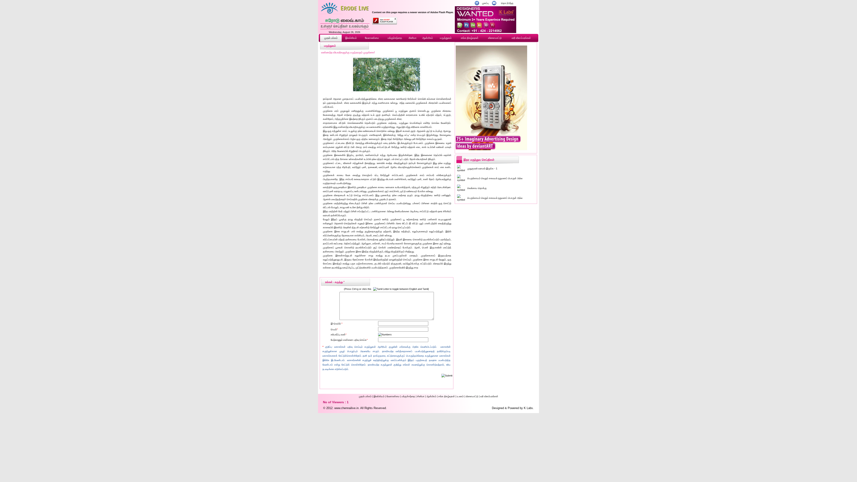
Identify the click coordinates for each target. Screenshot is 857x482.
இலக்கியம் (351, 37)
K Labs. (529, 408)
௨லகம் (460, 396)
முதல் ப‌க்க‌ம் (331, 37)
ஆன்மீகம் (427, 37)
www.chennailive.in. (347, 408)
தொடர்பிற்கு (507, 3)
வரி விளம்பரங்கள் (521, 37)
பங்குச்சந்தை (395, 37)
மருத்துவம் (446, 37)
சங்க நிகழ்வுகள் (469, 37)
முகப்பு (485, 3)
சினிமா (412, 37)
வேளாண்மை (372, 37)
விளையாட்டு (495, 37)
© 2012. (328, 408)
